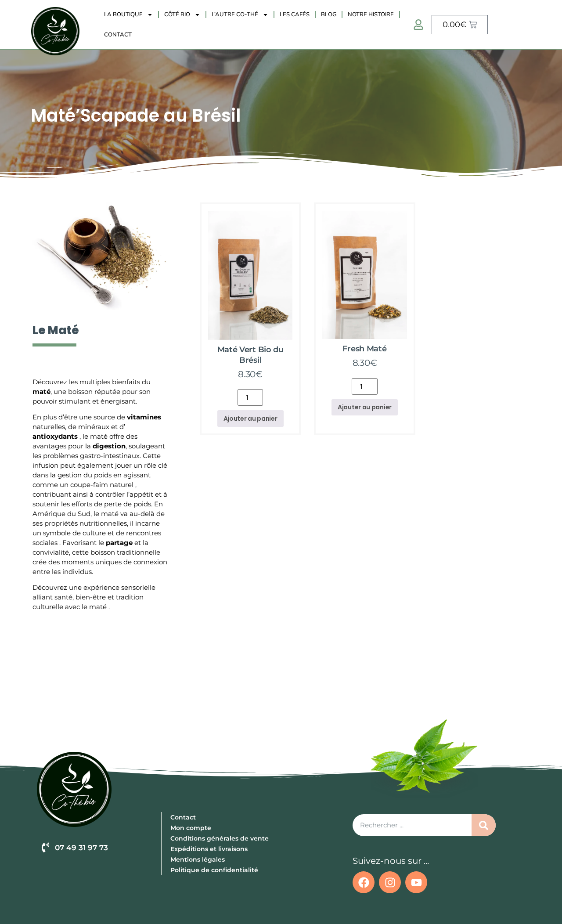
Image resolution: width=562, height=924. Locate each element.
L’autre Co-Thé (235, 14)
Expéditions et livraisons (209, 849)
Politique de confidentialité (214, 870)
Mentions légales (197, 859)
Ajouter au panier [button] (250, 418)
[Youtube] (416, 882)
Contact (118, 35)
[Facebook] (364, 882)
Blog (328, 14)
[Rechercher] (484, 825)
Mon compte (190, 828)
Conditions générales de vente (219, 838)
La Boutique (123, 14)
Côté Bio (177, 14)
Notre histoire (371, 14)
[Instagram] (390, 882)
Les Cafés (295, 14)
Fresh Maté (364, 349)
